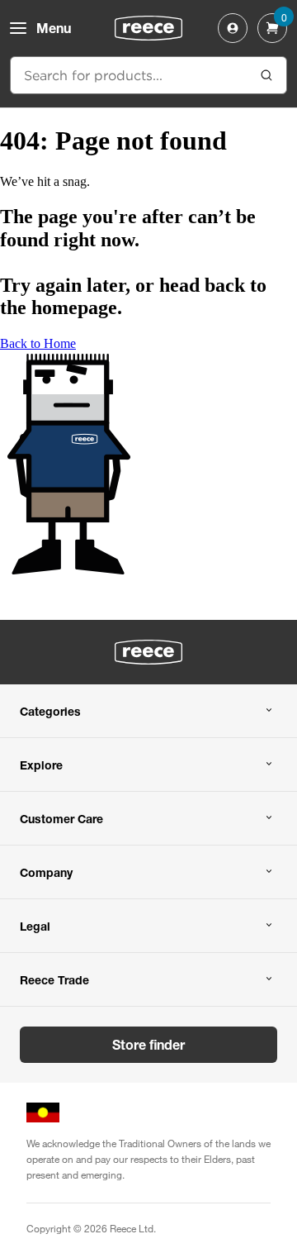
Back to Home (38, 343)
